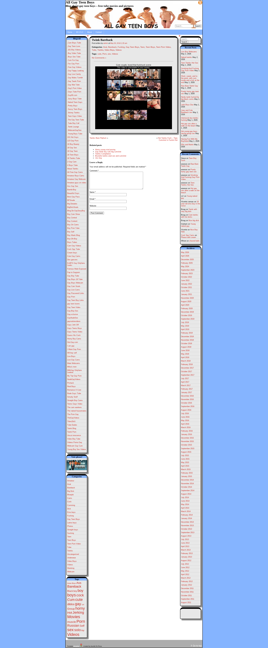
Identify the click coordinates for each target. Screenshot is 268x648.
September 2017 (187, 375)
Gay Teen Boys (73, 519)
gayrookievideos (73, 321)
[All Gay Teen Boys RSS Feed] (200, 2)
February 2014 (187, 515)
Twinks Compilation (103, 154)
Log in (193, 2)
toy (82, 630)
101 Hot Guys (72, 137)
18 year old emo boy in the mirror (190, 204)
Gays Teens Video (74, 332)
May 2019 (185, 326)
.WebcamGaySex (74, 130)
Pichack (70, 383)
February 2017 (187, 389)
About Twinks (72, 169)
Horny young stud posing (105, 150)
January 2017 (186, 392)
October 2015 (186, 445)
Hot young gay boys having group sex (189, 132)
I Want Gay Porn (74, 349)
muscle (71, 621)
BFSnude (71, 200)
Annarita (76, 646)
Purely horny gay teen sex (189, 170)
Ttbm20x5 (71, 421)
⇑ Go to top (196, 646)
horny (80, 608)
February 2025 (187, 263)
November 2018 (187, 340)
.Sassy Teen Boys (74, 109)
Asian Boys (71, 583)
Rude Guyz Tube (74, 393)
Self (82, 625)
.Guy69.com (72, 95)
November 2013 (187, 525)
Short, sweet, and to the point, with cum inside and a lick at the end (190, 79)
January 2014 (186, 518)
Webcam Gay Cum (75, 446)
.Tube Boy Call (73, 123)
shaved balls (194, 241)
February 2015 (187, 473)
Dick (69, 509)
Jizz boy (98, 158)
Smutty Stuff (72, 397)
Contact (99, 32)
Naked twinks (186, 57)
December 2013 (187, 522)
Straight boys (72, 530)
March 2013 (186, 550)
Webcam (70, 572)
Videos (70, 565)
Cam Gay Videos (74, 246)
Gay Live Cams (73, 290)
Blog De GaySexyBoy (76, 211)
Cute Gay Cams (73, 256)
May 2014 (185, 504)
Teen (69, 537)
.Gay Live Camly (74, 74)
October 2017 (186, 371)
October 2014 (186, 487)
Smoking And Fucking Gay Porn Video (190, 69)
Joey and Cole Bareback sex (187, 111)
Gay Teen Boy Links (75, 300)
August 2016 (186, 410)
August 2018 (186, 347)
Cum (71, 600)
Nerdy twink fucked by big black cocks (190, 98)
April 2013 (185, 546)
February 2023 (187, 273)
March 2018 (186, 361)
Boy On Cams (73, 225)
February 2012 (187, 581)
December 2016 (187, 396)
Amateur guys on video (76, 183)
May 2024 (185, 266)
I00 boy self (72, 353)
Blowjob (70, 495)
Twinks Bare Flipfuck (98, 138)
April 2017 (185, 382)
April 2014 (185, 508)
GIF (83, 604)
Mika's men (71, 367)
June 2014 (185, 501)
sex (70, 629)
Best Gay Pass (73, 197)
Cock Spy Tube (73, 249)
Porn (80, 621)
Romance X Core (74, 390)
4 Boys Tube (72, 165)
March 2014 (186, 511)
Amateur (70, 481)
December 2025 (187, 259)
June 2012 (185, 567)
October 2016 (186, 403)
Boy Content (72, 221)
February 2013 (187, 553)
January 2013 (186, 557)
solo (77, 630)
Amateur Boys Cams (75, 176)
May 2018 (185, 354)
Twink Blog (71, 428)
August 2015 (186, 452)
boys (71, 595)
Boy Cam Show (73, 214)
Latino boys (72, 523)
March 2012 (186, 578)
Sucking (70, 533)
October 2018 (186, 343)
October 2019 (186, 315)
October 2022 (186, 277)
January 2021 (186, 294)
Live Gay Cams (73, 360)
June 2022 (185, 280)
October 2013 (186, 529)
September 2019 (187, 319)
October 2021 (186, 287)
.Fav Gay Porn (73, 64)
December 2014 (187, 480)
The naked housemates (76, 411)
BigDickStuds (72, 207)
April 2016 (185, 424)
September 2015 (187, 448)
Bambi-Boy (71, 190)
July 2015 (185, 455)
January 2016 (186, 434)
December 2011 (187, 588)
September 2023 (187, 270)
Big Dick (70, 491)
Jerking (78, 612)
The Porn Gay (73, 414)
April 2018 (185, 357)
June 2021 (185, 291)
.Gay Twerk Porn (74, 81)
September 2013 (187, 532)
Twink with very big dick (189, 210)
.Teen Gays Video (74, 116)
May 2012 (185, 571)
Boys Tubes (72, 242)
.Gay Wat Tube (73, 85)
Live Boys (71, 356)
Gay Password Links (75, 293)
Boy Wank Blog (73, 235)
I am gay (70, 346)
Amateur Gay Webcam (76, 179)
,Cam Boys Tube (74, 43)
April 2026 (185, 256)
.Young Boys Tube (74, 134)
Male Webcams (73, 363)
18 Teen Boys (72, 155)
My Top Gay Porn (74, 376)
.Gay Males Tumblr (75, 78)
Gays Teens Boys (74, 328)
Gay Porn (71, 297)
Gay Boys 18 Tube (74, 279)
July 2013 (185, 539)
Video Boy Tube (73, 439)
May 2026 (185, 252)
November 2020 (187, 298)
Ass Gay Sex (72, 186)
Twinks (70, 551)
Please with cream (188, 237)
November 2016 (187, 399)
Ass (78, 582)
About (89, 32)
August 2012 (186, 560)
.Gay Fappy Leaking (75, 71)
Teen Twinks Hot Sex (189, 63)
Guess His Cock (74, 335)
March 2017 (186, 385)
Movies (73, 617)
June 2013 (185, 543)
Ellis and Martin (187, 145)
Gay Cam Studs (73, 286)
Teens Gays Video (74, 404)
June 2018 (185, 350)
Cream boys (72, 253)
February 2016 (187, 431)
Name (93, 192)
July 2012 (185, 564)
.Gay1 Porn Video (74, 88)
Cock (69, 502)
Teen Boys (71, 540)
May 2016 (185, 420)
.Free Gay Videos (74, 67)
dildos (70, 604)
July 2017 (185, 378)
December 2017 (187, 368)
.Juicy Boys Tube (74, 99)
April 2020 (185, 305)
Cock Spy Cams (187, 235)
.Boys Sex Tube (73, 57)
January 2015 (186, 476)
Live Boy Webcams (189, 52)
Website (93, 206)
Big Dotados (72, 204)
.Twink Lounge (73, 127)
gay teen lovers (73, 304)
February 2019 (187, 333)
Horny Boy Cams (74, 339)
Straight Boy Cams (75, 400)
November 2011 (187, 592)
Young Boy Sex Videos (76, 449)
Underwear (71, 558)
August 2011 (186, 602)
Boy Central (72, 218)
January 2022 (186, 284)
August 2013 (186, 536)
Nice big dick (194, 220)
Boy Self (70, 232)
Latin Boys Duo (187, 105)
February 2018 (187, 364)
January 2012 (186, 585)
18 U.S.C (79, 32)
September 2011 (187, 599)
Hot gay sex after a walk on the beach (189, 125)
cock (80, 595)
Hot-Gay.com (72, 342)
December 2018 (187, 336)
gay (78, 604)
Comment (94, 171)
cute (79, 599)
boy (80, 590)
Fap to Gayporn (73, 272)
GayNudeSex (72, 318)
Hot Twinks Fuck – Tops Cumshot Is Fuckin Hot (168, 139)
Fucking (70, 516)
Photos (70, 526)
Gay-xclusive (72, 314)
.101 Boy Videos (74, 50)
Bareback (71, 488)
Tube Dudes (72, 425)
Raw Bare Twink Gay (189, 86)
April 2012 (185, 574)
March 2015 (186, 469)
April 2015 (185, 466)
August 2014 (186, 494)
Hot (69, 612)
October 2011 (186, 595)
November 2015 (187, 441)
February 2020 (187, 308)
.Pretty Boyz (72, 106)
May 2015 (185, 462)
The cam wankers (74, 407)
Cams (69, 498)
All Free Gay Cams (75, 172)
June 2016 (185, 417)
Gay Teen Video (73, 307)
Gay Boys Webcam (75, 283)
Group (71, 608)
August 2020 (186, 301)
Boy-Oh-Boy (72, 239)
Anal (69, 484)
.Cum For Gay (73, 60)
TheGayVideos (73, 418)
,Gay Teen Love (73, 46)
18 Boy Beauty (73, 144)
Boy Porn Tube (73, 228)
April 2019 (185, 329)
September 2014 (187, 490)
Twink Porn (71, 432)
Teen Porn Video (74, 544)
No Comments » (99, 58)
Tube (69, 547)
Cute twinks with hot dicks (189, 216)
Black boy (72, 591)
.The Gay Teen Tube (75, 120)
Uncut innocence (74, 435)
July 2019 (185, 322)
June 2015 (185, 459)
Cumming (71, 505)
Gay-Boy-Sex (72, 311)
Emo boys (71, 512)
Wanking (70, 568)
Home (69, 32)
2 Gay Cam (71, 162)
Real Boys (71, 386)
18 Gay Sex (72, 148)
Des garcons (72, 260)
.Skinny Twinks (73, 113)
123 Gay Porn (72, 141)
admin (105, 43)
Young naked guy (188, 225)
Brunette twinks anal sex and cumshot (110, 156)
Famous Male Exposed (76, 269)
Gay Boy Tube (73, 276)
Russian (73, 625)
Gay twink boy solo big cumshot (108, 152)
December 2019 (187, 312)
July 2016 (185, 413)
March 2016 (186, 427)
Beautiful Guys (73, 193)
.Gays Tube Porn (74, 92)
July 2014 (185, 497)
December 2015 (187, 438)
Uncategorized (73, 554)
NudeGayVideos (73, 379)
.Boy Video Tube (74, 53)
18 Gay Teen (72, 151)
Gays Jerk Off (73, 325)
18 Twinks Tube (73, 158)
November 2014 (187, 483)
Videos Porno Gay (74, 442)
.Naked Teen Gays (74, 102)
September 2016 (187, 406)
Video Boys (72, 561)
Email (92, 199)
